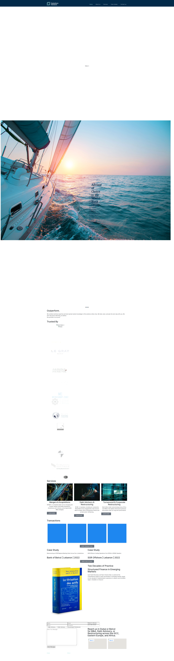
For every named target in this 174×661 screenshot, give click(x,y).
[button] (85, 307)
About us (98, 4)
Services (105, 4)
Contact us (123, 4)
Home (91, 4)
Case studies (114, 4)
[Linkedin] (111, 655)
